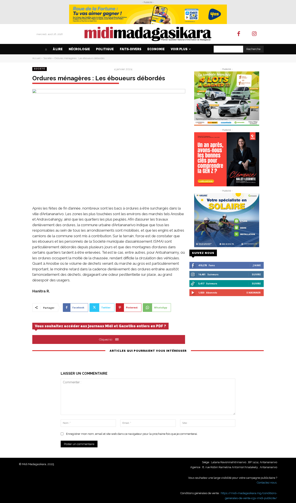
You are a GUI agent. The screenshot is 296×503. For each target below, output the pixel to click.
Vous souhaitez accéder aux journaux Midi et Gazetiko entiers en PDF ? (100, 326)
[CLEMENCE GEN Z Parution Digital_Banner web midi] (226, 159)
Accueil (36, 58)
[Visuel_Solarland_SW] (226, 220)
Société (47, 58)
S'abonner (253, 292)
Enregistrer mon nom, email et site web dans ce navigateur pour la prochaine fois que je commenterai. (132, 433)
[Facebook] (239, 34)
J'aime (257, 265)
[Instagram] (254, 34)
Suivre (256, 274)
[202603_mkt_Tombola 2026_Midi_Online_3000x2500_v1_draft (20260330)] (226, 98)
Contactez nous (266, 482)
